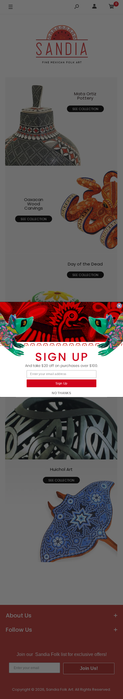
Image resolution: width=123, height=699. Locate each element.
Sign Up (61, 383)
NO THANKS (61, 393)
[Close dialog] (119, 306)
